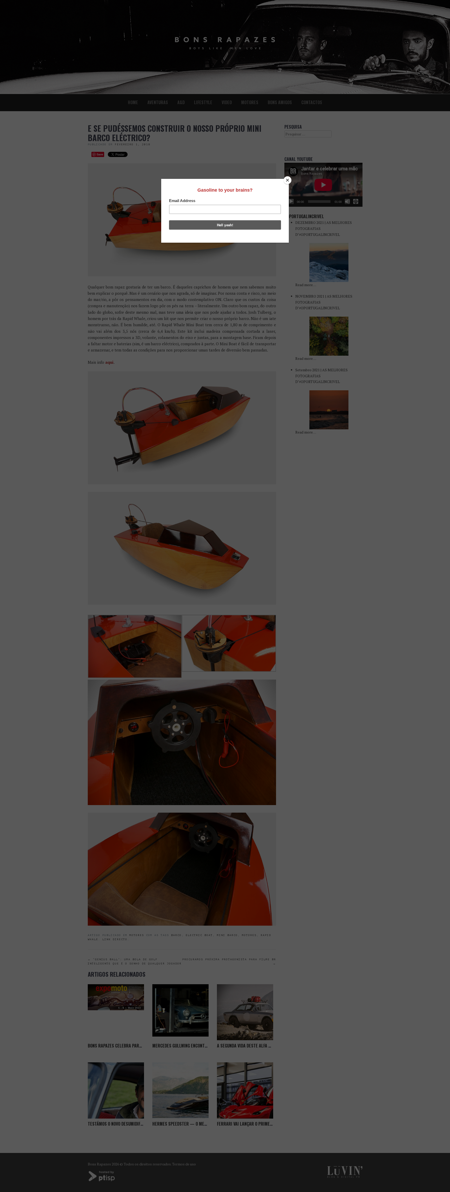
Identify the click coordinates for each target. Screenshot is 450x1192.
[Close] (287, 180)
